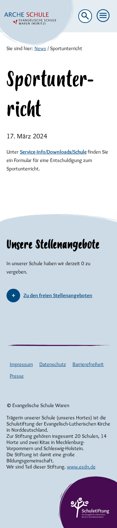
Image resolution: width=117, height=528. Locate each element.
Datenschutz (52, 364)
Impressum (21, 364)
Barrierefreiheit (88, 364)
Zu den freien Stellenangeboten (57, 295)
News (40, 48)
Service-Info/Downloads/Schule (53, 152)
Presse (17, 376)
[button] (103, 16)
